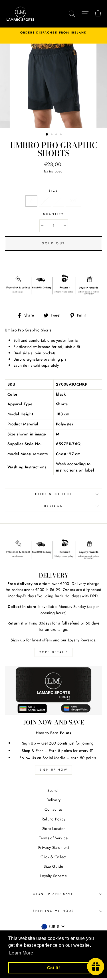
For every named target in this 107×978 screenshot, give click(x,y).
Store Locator (53, 828)
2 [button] (52, 134)
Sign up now (53, 769)
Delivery (54, 800)
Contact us (53, 809)
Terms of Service (53, 838)
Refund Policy (53, 819)
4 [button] (61, 134)
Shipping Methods (53, 911)
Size (53, 190)
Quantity (53, 214)
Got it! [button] (53, 967)
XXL (73, 201)
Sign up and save (53, 894)
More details (53, 652)
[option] (53, 32)
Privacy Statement (53, 847)
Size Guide (53, 866)
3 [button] (56, 134)
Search (53, 790)
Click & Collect (53, 494)
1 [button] (47, 134)
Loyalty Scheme (53, 876)
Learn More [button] (21, 952)
